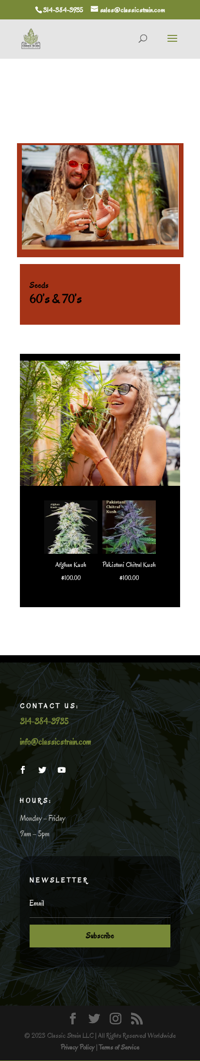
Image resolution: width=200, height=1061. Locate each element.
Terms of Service (119, 1047)
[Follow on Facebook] (23, 770)
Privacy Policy (78, 1047)
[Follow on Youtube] (61, 770)
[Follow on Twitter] (42, 770)
